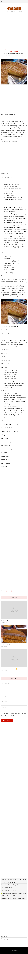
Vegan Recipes (14, 51)
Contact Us (4, 936)
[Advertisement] (14, 34)
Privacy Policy (4, 939)
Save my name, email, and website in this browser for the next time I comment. (13, 714)
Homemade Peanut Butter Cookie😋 (9, 669)
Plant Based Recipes (12, 49)
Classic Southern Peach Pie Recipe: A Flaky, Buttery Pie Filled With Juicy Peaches (13, 881)
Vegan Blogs (22, 49)
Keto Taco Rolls (4, 620)
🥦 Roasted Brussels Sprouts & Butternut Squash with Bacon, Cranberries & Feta (13, 895)
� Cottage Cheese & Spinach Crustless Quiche (13, 898)
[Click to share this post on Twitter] (8, 591)
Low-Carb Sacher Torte (6, 645)
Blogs (3, 49)
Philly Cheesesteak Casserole (8, 890)
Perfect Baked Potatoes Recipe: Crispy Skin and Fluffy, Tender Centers (13, 886)
